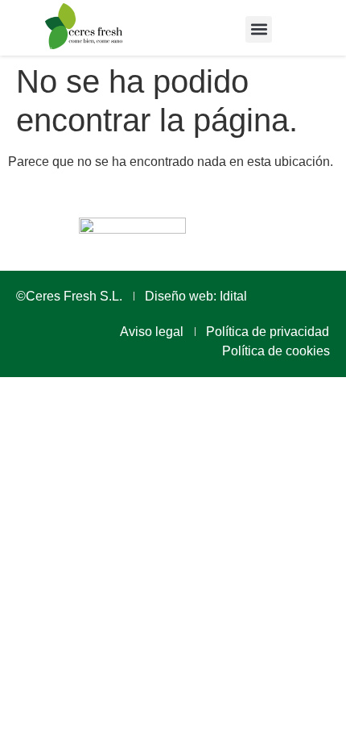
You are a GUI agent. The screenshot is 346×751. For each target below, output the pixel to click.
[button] (258, 29)
